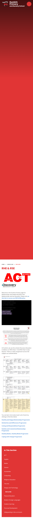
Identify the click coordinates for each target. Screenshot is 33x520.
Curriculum (10, 264)
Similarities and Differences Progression (14, 423)
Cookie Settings (6, 313)
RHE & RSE (18, 264)
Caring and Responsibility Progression (13, 426)
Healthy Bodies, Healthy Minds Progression (15, 434)
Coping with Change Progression (12, 437)
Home (3, 264)
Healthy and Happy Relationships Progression (16, 420)
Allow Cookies (6, 311)
